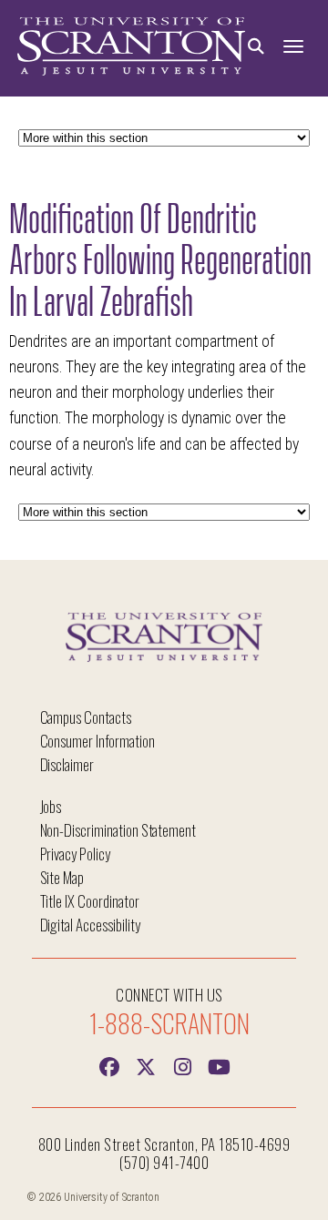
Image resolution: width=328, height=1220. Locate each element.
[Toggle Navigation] (293, 47)
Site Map (62, 877)
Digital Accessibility (90, 924)
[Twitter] (146, 1065)
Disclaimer (67, 764)
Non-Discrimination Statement (118, 829)
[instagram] (182, 1065)
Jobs (51, 806)
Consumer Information (97, 740)
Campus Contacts (85, 717)
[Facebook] (109, 1065)
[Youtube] (218, 1065)
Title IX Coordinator (89, 901)
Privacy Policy (75, 853)
